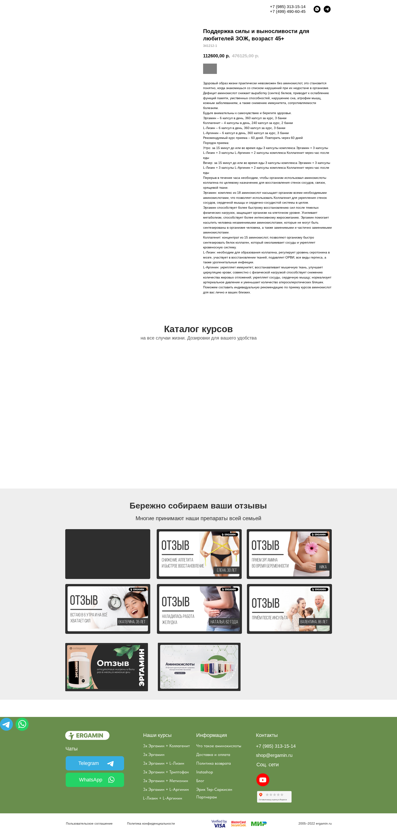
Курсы (112, 9)
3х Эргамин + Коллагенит (166, 745)
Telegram (88, 763)
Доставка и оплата (213, 754)
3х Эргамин (153, 754)
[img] (6, 724)
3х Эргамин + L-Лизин (163, 763)
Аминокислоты (175, 9)
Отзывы (246, 9)
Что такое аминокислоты (218, 745)
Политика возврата (213, 763)
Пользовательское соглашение (89, 823)
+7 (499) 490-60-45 (288, 11)
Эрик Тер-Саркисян (214, 789)
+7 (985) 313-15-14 (288, 6)
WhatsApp (90, 780)
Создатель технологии (140, 9)
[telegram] (327, 9)
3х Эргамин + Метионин (165, 780)
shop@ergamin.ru (274, 755)
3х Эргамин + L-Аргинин (166, 789)
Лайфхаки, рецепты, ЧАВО (213, 9)
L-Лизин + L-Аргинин (162, 798)
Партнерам (206, 797)
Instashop (204, 771)
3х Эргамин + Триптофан (166, 771)
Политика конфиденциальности (151, 823)
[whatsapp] (317, 9)
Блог (200, 780)
